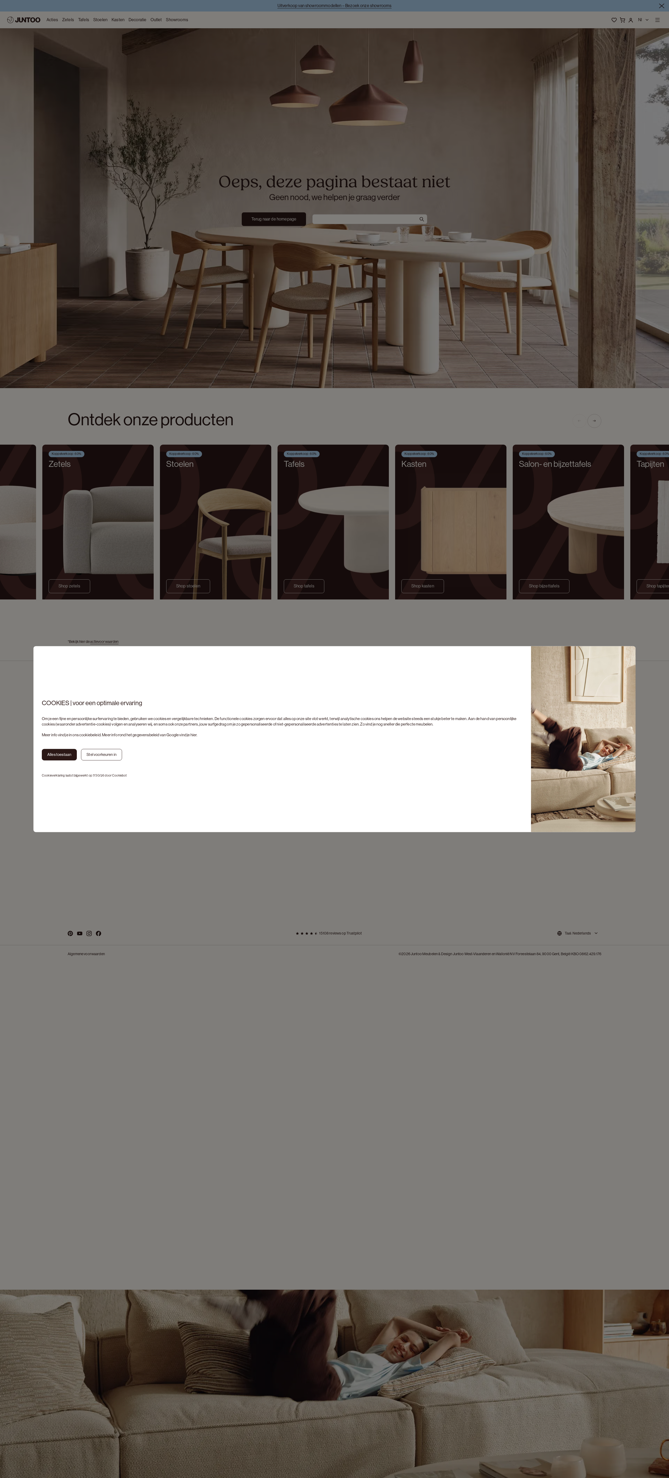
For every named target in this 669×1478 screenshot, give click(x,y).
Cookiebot (119, 776)
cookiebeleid (90, 735)
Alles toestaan (59, 754)
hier (194, 735)
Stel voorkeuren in (101, 754)
